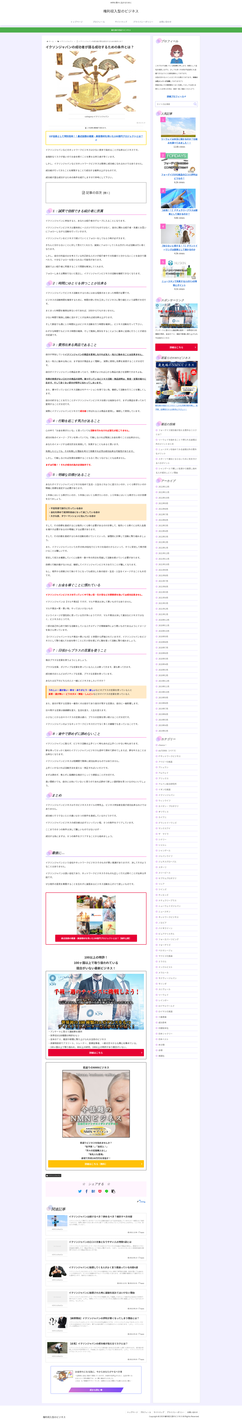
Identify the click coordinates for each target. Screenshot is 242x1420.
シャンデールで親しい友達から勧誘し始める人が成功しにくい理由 (176, 470)
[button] (195, 104)
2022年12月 (163, 486)
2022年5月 (163, 525)
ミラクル (162, 961)
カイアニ (162, 817)
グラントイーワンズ (167, 822)
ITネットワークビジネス (169, 756)
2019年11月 (163, 686)
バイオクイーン (165, 928)
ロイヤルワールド (166, 1005)
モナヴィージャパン (167, 978)
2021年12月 (163, 553)
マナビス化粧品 (165, 955)
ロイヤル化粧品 (165, 1011)
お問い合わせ (192, 1412)
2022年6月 (163, 519)
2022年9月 (163, 503)
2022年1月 (163, 547)
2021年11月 (163, 558)
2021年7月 (163, 580)
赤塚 (160, 1050)
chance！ (162, 745)
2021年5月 (163, 592)
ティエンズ (163, 894)
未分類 (161, 1044)
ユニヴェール (164, 989)
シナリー (162, 839)
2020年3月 (163, 669)
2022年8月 (163, 508)
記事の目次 (94, 192)
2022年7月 (163, 514)
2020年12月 (163, 619)
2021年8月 (163, 575)
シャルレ (162, 844)
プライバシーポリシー (176, 1412)
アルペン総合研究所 (167, 783)
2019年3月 (163, 730)
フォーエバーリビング (168, 939)
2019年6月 (163, 714)
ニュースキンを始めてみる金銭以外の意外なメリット (176, 451)
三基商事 (162, 1016)
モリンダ (162, 983)
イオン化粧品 (164, 789)
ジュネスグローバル (167, 861)
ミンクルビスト (165, 966)
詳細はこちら (96, 1052)
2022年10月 (163, 497)
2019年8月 (163, 703)
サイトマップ (159, 1412)
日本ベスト (163, 1039)
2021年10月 (163, 564)
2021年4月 (163, 597)
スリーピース (164, 872)
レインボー (163, 1000)
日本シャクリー (165, 1033)
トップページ (132, 1412)
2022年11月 (163, 492)
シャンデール (164, 850)
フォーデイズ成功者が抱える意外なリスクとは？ (176, 432)
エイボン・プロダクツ (168, 806)
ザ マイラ (163, 833)
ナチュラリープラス (167, 900)
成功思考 (162, 1022)
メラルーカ (163, 972)
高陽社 (161, 1055)
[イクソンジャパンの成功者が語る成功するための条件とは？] (93, 1191)
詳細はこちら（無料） (96, 1163)
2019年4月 (163, 725)
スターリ (162, 867)
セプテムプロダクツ (167, 878)
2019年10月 (163, 691)
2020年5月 (163, 658)
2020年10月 (163, 630)
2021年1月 (163, 614)
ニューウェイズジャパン (169, 905)
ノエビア (162, 922)
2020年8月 (163, 641)
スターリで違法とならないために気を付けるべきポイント (176, 461)
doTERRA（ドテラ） (167, 750)
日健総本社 (163, 1028)
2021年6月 (163, 586)
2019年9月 (163, 697)
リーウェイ (163, 994)
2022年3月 (163, 536)
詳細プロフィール (175, 96)
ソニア (161, 883)
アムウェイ (163, 772)
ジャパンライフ (165, 855)
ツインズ (162, 889)
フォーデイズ (164, 944)
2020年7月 (163, 647)
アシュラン (163, 767)
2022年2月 (163, 542)
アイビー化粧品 (165, 761)
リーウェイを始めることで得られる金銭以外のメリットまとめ (176, 441)
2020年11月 (163, 625)
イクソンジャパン (54, 1175)
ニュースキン (164, 911)
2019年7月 (163, 708)
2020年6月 (163, 653)
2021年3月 (163, 603)
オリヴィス (163, 811)
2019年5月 (163, 719)
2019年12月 (163, 680)
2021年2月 (163, 608)
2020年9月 (163, 636)
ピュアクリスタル (166, 933)
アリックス (163, 778)
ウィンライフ (164, 800)
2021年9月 (163, 569)
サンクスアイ (164, 828)
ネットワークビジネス (168, 917)
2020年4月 (163, 664)
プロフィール (145, 1412)
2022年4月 (163, 530)
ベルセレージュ (165, 950)
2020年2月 (163, 675)
